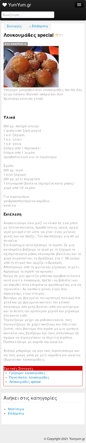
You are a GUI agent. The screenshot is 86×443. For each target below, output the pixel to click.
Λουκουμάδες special (25, 381)
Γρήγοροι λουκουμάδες (27, 373)
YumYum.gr (19, 4)
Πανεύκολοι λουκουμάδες (29, 377)
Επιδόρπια (16, 413)
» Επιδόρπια (38, 26)
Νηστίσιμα (16, 409)
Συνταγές (14, 26)
